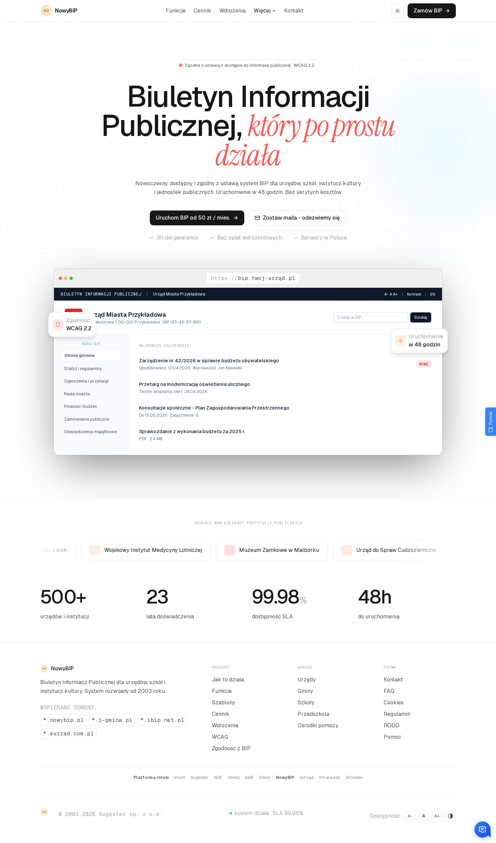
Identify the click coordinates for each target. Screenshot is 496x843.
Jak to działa (228, 679)
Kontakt (293, 10)
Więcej (262, 10)
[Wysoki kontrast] (450, 816)
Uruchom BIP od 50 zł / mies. (193, 217)
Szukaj (420, 317)
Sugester (200, 777)
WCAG (220, 736)
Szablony (223, 702)
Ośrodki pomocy (318, 725)
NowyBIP (285, 777)
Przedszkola (313, 714)
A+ (437, 816)
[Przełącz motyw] (397, 10)
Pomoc (392, 736)
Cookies (394, 702)
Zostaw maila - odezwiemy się (301, 217)
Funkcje (176, 10)
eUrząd (307, 777)
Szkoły (306, 702)
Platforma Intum (151, 777)
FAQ (389, 691)
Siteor (265, 777)
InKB (249, 777)
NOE (218, 777)
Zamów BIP (428, 10)
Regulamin (397, 714)
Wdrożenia (232, 10)
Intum (179, 777)
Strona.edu (329, 777)
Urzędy (307, 679)
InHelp (234, 777)
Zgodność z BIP (231, 748)
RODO (391, 725)
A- (410, 816)
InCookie (354, 777)
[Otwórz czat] (482, 829)
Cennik (202, 10)
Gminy (305, 691)
